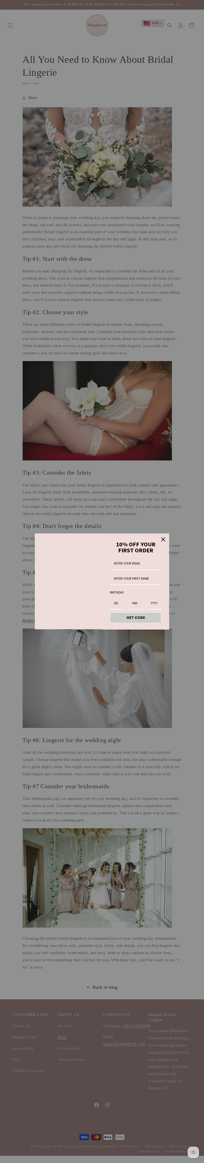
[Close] (163, 539)
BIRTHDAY (117, 592)
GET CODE (135, 617)
